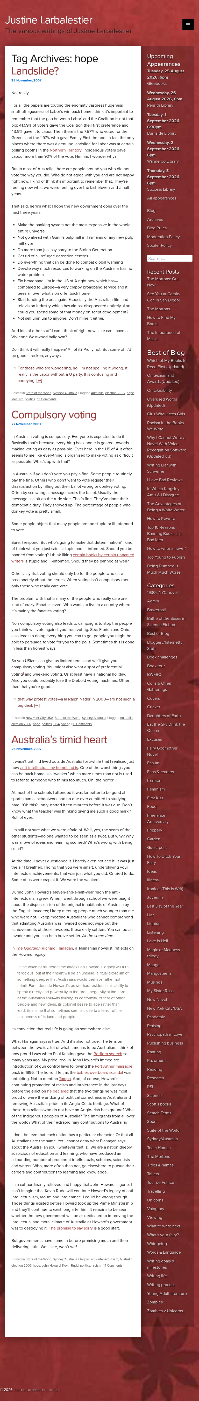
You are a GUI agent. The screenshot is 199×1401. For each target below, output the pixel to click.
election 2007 (115, 393)
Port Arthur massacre (113, 1066)
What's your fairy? (163, 1235)
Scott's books (159, 1104)
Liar (150, 915)
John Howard (51, 1265)
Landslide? (35, 71)
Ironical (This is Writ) (165, 888)
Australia (97, 393)
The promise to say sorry (71, 1228)
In (26, 948)
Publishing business (165, 1043)
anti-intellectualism (104, 1259)
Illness (153, 880)
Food (152, 806)
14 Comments (113, 1265)
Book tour (156, 666)
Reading (154, 1069)
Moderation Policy (163, 236)
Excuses (154, 739)
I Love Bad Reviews (164, 480)
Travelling (156, 1191)
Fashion (154, 780)
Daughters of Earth (164, 715)
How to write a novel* (166, 548)
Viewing (154, 1217)
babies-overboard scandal (100, 1072)
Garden (153, 839)
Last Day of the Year (165, 906)
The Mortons (158, 309)
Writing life (157, 1276)
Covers (153, 698)
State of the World (38, 393)
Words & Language (164, 1252)
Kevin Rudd (70, 1265)
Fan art (153, 763)
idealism (17, 399)
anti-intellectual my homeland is (49, 767)
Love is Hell (157, 941)
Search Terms (159, 1113)
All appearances (161, 198)
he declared (58, 1091)
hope (130, 393)
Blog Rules (157, 228)
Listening (155, 932)
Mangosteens (159, 973)
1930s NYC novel (162, 592)
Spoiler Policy (159, 245)
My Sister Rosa (160, 990)
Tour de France (160, 1182)
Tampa (65, 1078)
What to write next (163, 1226)
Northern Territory (65, 150)
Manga (153, 964)
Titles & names (160, 1165)
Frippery (154, 830)
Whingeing (157, 1243)
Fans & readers (160, 771)
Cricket (153, 707)
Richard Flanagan (57, 948)
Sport (152, 1121)
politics (30, 399)
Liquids (153, 923)
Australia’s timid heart (59, 739)
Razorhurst (157, 1060)
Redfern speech (108, 1053)
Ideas (152, 871)
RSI (150, 1086)
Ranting (154, 1052)
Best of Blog (158, 633)
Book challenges (162, 657)
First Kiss (155, 798)
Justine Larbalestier (48, 19)
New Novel (157, 999)
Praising (154, 1025)
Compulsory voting (53, 414)
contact (54, 1390)
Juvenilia (155, 897)
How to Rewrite (161, 518)
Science (154, 1095)
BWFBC (154, 674)
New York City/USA (39, 718)
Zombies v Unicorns (165, 1311)
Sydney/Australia (65, 393)
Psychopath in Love (164, 1034)
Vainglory (155, 1208)
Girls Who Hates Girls (166, 414)
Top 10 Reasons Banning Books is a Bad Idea (164, 533)
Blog (151, 210)
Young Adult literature (167, 1293)
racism (96, 1265)
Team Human (159, 1147)
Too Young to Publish (166, 557)
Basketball (156, 610)
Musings (154, 982)
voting (65, 724)
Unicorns (155, 1200)
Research (155, 1078)
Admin (153, 601)
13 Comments (46, 399)
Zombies (155, 1302)
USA (56, 724)
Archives (155, 219)
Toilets (153, 1174)
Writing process (161, 1284)
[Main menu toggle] (188, 24)
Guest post (157, 847)
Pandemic (156, 1017)
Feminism (156, 789)
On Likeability (159, 390)
